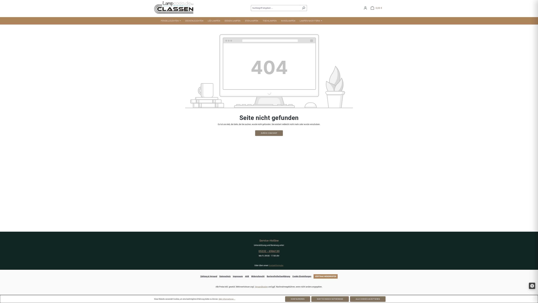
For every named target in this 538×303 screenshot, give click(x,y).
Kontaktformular (276, 265)
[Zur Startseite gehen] (175, 7)
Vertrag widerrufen (325, 276)
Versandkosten (261, 287)
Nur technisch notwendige (330, 299)
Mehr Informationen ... (227, 299)
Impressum (238, 276)
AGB (247, 276)
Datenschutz (225, 276)
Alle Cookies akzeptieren (368, 299)
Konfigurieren (298, 299)
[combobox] (275, 8)
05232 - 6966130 (269, 251)
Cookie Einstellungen (301, 276)
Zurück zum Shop (269, 133)
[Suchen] (303, 8)
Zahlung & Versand (208, 276)
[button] (532, 286)
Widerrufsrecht (258, 276)
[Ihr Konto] (365, 8)
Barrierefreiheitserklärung (278, 276)
